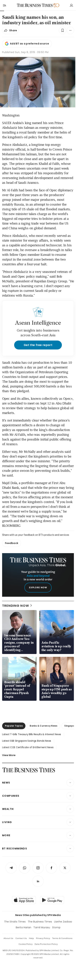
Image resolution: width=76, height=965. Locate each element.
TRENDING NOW (15, 605)
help (31, 938)
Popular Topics (14, 725)
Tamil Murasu (41, 927)
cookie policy (26, 944)
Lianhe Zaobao (63, 921)
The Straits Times (15, 921)
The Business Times (40, 921)
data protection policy (46, 944)
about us (8, 938)
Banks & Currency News (43, 725)
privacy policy (43, 938)
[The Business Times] (35, 5)
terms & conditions (62, 938)
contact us (21, 938)
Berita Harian (23, 927)
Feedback (11, 543)
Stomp (56, 927)
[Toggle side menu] (4, 5)
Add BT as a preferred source (29, 43)
